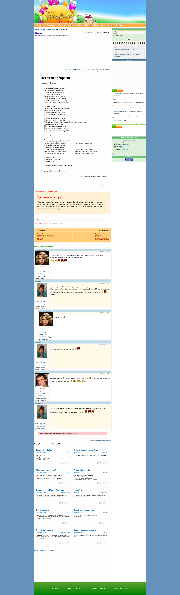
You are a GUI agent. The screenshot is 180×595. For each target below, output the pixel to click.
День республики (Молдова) (122, 54)
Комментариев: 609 (40, 305)
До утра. (39, 239)
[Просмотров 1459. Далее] (66, 483)
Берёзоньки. (99, 235)
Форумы (109, 25)
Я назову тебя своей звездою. (46, 235)
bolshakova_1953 (50, 29)
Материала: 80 (39, 303)
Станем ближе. (41, 234)
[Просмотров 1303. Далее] (66, 543)
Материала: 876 (39, 273)
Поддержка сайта (121, 588)
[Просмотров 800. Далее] (104, 463)
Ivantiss (62, 223)
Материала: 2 (38, 395)
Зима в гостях (42, 510)
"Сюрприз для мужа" (46, 470)
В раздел (114, 154)
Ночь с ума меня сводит (118, 107)
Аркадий (123, 49)
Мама (120, 146)
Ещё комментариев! (140, 154)
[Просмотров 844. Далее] (104, 483)
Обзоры (88, 25)
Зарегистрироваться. (127, 37)
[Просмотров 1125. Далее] (103, 523)
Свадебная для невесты (85, 530)
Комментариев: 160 (40, 397)
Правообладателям (97, 588)
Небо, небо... (116, 98)
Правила (55, 588)
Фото (80, 25)
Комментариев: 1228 (40, 275)
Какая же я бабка (44, 450)
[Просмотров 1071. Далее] (103, 503)
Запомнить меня (119, 35)
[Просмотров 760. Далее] (66, 523)
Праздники (51, 25)
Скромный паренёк (45, 530)
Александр (118, 49)
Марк (127, 49)
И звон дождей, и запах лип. (45, 236)
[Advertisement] (72, 51)
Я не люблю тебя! (82, 470)
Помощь (119, 25)
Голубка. (97, 236)
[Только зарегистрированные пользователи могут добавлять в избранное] (103, 185)
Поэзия (43, 29)
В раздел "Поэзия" (141, 123)
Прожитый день (117, 102)
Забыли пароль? (117, 37)
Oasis (124, 148)
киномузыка (125, 144)
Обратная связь (74, 588)
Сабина (132, 49)
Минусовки (62, 25)
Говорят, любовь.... (101, 238)
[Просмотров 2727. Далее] (66, 463)
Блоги (72, 25)
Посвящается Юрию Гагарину (50, 490)
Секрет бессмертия (117, 111)
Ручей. (97, 234)
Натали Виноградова (53, 223)
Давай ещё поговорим (84, 510)
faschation (127, 143)
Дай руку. (40, 238)
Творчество (98, 25)
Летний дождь (124, 149)
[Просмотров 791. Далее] (104, 543)
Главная (40, 25)
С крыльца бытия (117, 93)
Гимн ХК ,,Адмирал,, (118, 120)
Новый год (79, 490)
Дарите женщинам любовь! (86, 450)
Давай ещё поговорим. (102, 239)
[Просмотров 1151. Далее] (66, 503)
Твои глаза (115, 116)
